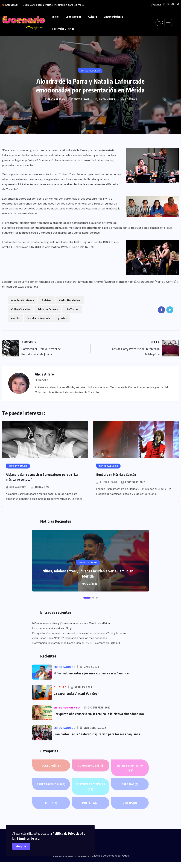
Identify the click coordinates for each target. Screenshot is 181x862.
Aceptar (21, 846)
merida (15, 318)
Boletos (46, 300)
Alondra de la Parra (22, 300)
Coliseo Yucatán (20, 309)
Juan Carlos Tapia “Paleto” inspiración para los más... (53, 4)
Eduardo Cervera (48, 309)
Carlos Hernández (69, 300)
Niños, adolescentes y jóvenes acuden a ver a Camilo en (92, 673)
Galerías (129, 784)
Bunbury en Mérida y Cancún (116, 474)
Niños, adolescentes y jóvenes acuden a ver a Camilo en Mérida (88, 573)
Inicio (55, 16)
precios (62, 318)
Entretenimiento (113, 16)
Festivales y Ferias (63, 28)
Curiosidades (90, 765)
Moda (51, 802)
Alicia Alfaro (18, 487)
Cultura (92, 16)
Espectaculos (73, 16)
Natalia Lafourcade (38, 318)
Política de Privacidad (67, 833)
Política (90, 802)
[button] (86, 598)
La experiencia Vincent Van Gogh (52, 628)
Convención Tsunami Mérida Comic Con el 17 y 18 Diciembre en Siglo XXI (76, 643)
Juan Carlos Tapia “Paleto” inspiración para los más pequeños (69, 638)
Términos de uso (27, 838)
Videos (130, 802)
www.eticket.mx (28, 287)
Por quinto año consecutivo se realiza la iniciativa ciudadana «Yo (99, 714)
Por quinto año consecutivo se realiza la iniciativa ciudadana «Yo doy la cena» (79, 633)
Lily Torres (72, 309)
